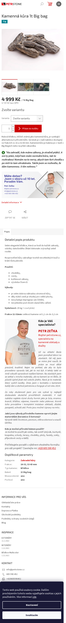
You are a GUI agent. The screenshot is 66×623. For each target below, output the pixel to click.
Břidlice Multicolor (10, 552)
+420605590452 (13, 578)
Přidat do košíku (30, 128)
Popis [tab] (7, 231)
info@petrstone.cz (15, 569)
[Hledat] (42, 4)
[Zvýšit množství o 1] (13, 127)
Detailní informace (10, 202)
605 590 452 (11, 574)
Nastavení (32, 605)
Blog (4, 522)
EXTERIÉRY (7, 538)
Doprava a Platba (10, 510)
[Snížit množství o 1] (13, 130)
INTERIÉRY (6, 545)
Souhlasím (32, 615)
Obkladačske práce (11, 502)
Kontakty (6, 506)
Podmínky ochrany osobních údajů (18, 518)
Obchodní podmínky (11, 514)
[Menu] (59, 4)
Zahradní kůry (28, 460)
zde (34, 597)
